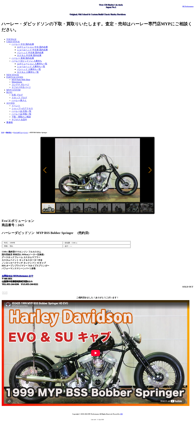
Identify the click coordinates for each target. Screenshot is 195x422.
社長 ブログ (17, 95)
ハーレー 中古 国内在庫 (23, 44)
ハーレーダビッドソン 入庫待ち (27, 61)
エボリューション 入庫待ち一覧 (32, 64)
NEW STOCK (12, 75)
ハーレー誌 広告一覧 (21, 111)
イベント (16, 105)
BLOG (9, 92)
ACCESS (10, 103)
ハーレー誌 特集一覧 (21, 114)
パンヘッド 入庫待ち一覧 (29, 69)
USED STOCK (13, 42)
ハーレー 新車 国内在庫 (23, 58)
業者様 (9, 122)
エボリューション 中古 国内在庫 (32, 47)
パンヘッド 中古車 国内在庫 (30, 52)
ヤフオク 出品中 (19, 119)
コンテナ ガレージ (20, 84)
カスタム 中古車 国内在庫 (29, 55)
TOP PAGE (11, 39)
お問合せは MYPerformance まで (17, 276)
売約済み (9, 132)
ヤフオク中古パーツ (21, 87)
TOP (2, 132)
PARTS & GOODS (14, 77)
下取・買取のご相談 (21, 117)
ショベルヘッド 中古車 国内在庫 (32, 50)
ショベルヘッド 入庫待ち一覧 (31, 66)
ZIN (121, 414)
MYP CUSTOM (13, 90)
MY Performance (188, 6)
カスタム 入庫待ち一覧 (28, 72)
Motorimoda (17, 82)
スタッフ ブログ (19, 97)
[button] (45, 170)
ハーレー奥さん (19, 100)
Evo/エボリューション (21, 132)
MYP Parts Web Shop (21, 79)
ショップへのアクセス (22, 108)
